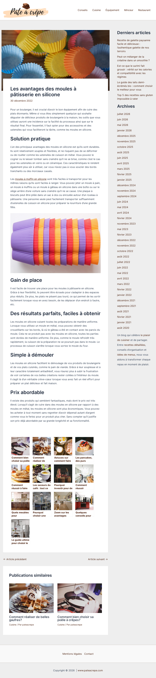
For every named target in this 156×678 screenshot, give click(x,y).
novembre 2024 (126, 190)
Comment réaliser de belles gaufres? (29, 618)
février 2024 (124, 218)
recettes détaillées (134, 344)
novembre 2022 (126, 245)
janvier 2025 (124, 179)
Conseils (82, 10)
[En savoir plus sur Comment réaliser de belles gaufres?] (31, 597)
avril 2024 (123, 212)
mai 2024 (122, 207)
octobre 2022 (125, 251)
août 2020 (123, 327)
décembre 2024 (126, 185)
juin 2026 (122, 119)
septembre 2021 (126, 305)
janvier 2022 (124, 294)
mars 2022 (123, 283)
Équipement (112, 10)
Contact (89, 653)
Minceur (128, 10)
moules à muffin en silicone (30, 179)
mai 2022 (122, 272)
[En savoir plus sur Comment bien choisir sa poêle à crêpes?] (79, 597)
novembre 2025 (126, 141)
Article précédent (15, 559)
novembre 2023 (126, 223)
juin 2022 (122, 267)
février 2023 (124, 234)
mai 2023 (122, 229)
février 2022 (124, 289)
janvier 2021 (124, 322)
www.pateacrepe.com (90, 670)
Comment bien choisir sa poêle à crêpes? (75, 618)
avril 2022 (123, 278)
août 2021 (123, 311)
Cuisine (96, 10)
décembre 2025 (126, 135)
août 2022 (123, 256)
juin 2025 (122, 157)
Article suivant (98, 559)
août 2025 (123, 152)
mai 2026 (122, 124)
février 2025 (124, 174)
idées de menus (126, 354)
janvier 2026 (124, 130)
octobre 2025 (125, 146)
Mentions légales (72, 653)
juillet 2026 (123, 113)
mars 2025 (123, 168)
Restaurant (144, 10)
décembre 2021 (126, 300)
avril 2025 (123, 163)
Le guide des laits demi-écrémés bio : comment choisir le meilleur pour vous (135, 86)
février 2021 (124, 316)
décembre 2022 (126, 240)
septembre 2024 (126, 196)
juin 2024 (122, 201)
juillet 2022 (123, 262)
